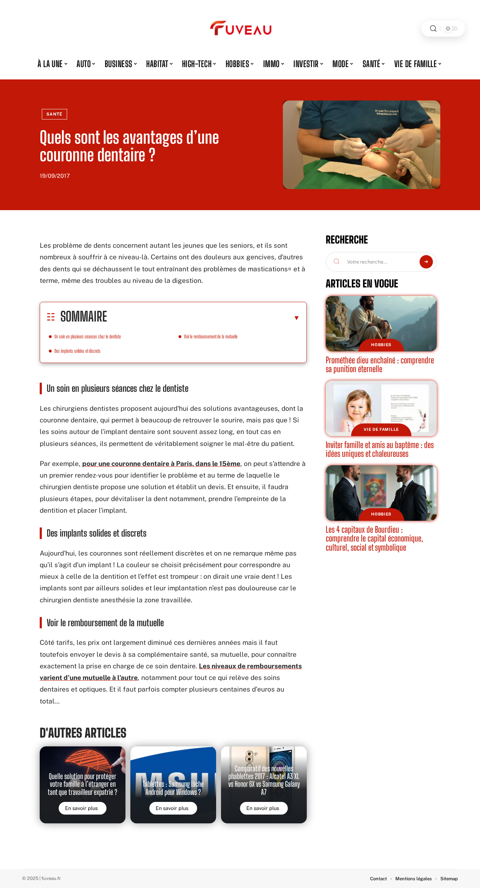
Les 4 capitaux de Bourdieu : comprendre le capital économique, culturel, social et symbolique (374, 538)
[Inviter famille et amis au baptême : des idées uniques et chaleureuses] (381, 408)
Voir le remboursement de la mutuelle (211, 336)
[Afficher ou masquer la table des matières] (203, 317)
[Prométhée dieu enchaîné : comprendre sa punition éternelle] (381, 323)
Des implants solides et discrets (77, 351)
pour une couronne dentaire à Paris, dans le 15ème (161, 463)
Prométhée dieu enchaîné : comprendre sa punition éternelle (380, 364)
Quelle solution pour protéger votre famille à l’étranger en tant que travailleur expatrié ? (82, 784)
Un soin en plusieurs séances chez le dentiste (87, 336)
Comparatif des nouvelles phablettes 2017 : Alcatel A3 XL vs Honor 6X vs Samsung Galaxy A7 (264, 780)
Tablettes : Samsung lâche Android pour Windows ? (173, 788)
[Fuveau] (240, 28)
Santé (54, 114)
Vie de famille (381, 429)
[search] (433, 28)
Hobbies (381, 344)
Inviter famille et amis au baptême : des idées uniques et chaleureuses (380, 449)
